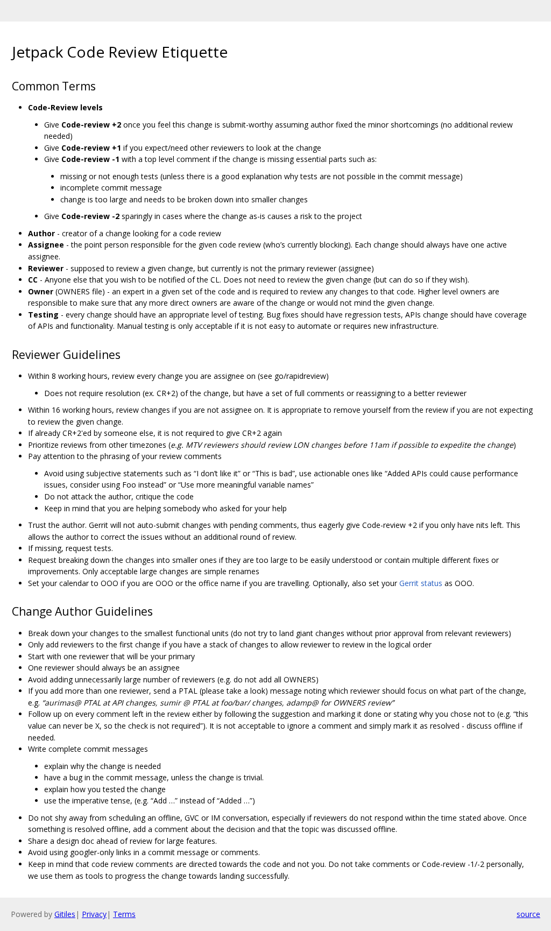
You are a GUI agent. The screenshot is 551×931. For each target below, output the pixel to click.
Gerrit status (420, 583)
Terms (124, 914)
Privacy (94, 914)
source (528, 914)
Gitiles (64, 914)
